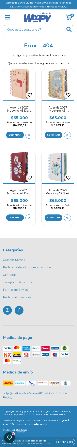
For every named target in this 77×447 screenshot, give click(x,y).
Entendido (65, 442)
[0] (69, 18)
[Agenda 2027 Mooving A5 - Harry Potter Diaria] (67, 135)
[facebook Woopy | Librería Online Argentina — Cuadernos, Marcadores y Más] (19, 310)
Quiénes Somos (14, 260)
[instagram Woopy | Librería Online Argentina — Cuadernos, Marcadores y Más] (7, 310)
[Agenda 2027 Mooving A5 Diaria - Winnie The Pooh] (28, 135)
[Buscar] (69, 29)
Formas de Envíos (15, 290)
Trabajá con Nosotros (17, 282)
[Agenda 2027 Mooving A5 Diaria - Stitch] (67, 217)
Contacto (9, 275)
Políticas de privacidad (18, 297)
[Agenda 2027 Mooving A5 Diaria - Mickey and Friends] (28, 217)
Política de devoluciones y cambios (27, 267)
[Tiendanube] (15, 431)
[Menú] (7, 17)
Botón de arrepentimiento (30, 424)
